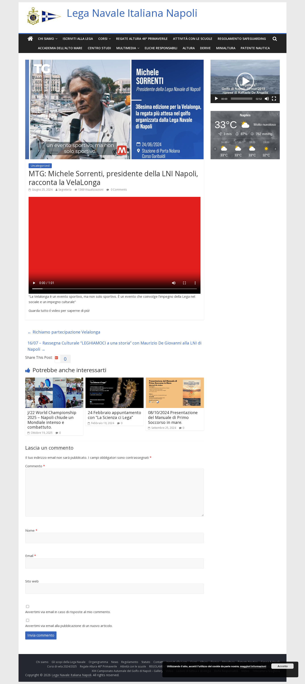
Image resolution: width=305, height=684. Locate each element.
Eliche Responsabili (161, 48)
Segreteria (64, 189)
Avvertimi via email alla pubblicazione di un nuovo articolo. (69, 625)
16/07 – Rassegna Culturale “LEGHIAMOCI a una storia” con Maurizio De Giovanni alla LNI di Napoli (114, 346)
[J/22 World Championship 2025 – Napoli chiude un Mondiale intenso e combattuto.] (54, 380)
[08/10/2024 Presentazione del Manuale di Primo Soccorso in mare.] (175, 380)
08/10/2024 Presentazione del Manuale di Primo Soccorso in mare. (173, 417)
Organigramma (98, 662)
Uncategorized (40, 166)
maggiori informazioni (253, 666)
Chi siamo (46, 38)
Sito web (32, 581)
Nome (31, 530)
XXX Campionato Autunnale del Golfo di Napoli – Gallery (127, 671)
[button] (245, 81)
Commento (35, 466)
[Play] (216, 98)
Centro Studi (99, 48)
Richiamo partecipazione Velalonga (63, 332)
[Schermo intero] (274, 98)
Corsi (102, 38)
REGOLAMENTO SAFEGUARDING (242, 38)
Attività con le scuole (192, 38)
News (114, 662)
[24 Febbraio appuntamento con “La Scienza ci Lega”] (115, 380)
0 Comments (118, 189)
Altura (189, 48)
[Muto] (267, 98)
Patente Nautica (255, 48)
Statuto (145, 662)
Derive (205, 48)
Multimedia (126, 48)
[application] (245, 81)
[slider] (241, 99)
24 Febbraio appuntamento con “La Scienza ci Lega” (114, 415)
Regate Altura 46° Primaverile (142, 38)
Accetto (283, 666)
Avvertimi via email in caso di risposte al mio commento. (68, 612)
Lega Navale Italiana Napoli (132, 13)
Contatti (158, 662)
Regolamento (129, 662)
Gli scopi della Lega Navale (69, 662)
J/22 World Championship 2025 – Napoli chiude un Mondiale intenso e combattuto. (51, 420)
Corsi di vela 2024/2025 (62, 666)
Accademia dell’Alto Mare (60, 48)
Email (30, 555)
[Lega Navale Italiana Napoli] (30, 39)
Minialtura (225, 48)
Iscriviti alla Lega (78, 38)
